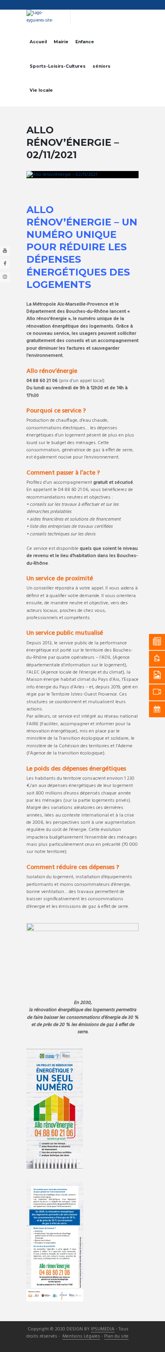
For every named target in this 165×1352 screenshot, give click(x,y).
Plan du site (116, 1337)
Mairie (61, 41)
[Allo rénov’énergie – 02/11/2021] (82, 174)
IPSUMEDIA (103, 1329)
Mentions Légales (81, 1337)
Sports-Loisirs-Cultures (58, 66)
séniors (102, 66)
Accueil (38, 41)
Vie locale (41, 90)
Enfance (84, 41)
